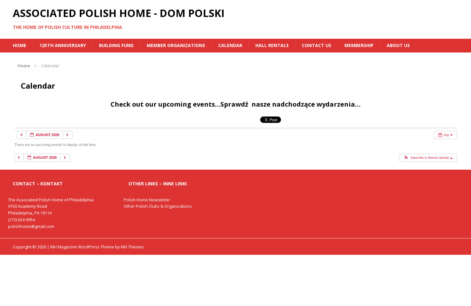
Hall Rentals (272, 45)
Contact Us (316, 45)
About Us (398, 45)
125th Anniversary (62, 45)
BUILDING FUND (116, 45)
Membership (359, 45)
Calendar (230, 45)
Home (19, 45)
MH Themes (132, 247)
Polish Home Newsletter (147, 200)
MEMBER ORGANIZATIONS (176, 45)
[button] (428, 158)
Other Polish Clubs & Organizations (158, 206)
